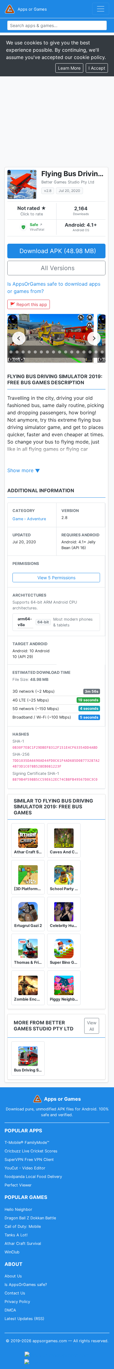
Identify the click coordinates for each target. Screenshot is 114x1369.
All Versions (57, 268)
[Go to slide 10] (59, 352)
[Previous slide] (19, 338)
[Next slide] (94, 338)
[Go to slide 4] (23, 352)
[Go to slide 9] (53, 352)
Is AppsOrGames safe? (26, 1284)
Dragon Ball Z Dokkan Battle (30, 1218)
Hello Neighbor (18, 1209)
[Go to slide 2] (10, 352)
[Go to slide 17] (102, 352)
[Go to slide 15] (90, 352)
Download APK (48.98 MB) (57, 251)
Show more (20, 470)
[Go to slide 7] (41, 352)
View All (91, 1026)
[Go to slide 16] (96, 352)
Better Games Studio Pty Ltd (67, 182)
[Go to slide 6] (35, 352)
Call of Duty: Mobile (23, 1226)
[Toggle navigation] (100, 9)
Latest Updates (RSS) (24, 1318)
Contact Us (15, 1293)
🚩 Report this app (28, 304)
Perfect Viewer (18, 1185)
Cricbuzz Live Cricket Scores (31, 1151)
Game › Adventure (29, 519)
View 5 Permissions (56, 577)
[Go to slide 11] (65, 352)
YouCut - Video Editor (25, 1168)
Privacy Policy (17, 1301)
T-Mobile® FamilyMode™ (27, 1142)
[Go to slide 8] (47, 352)
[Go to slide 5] (29, 352)
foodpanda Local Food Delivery (33, 1176)
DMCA (10, 1310)
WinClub (12, 1252)
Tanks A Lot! (16, 1235)
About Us (13, 1276)
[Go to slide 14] (83, 352)
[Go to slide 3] (17, 352)
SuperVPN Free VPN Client (29, 1159)
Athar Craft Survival (23, 1243)
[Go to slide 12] (71, 352)
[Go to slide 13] (77, 352)
